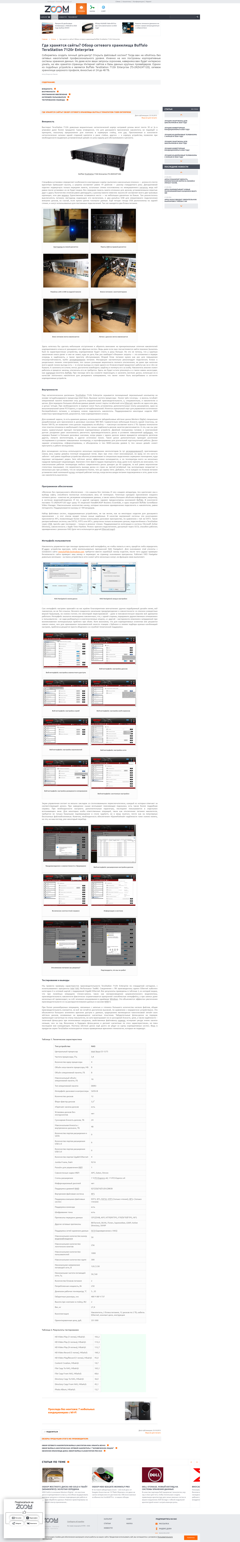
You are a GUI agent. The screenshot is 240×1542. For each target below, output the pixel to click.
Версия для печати (149, 118)
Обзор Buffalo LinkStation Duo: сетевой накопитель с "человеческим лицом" (78, 1448)
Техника (81, 11)
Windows (114, 999)
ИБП (80, 1167)
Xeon (98, 1051)
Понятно (191, 1537)
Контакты (54, 1528)
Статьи (55, 17)
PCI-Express (99, 1178)
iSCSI (93, 1231)
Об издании (46, 1526)
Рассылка (164, 1524)
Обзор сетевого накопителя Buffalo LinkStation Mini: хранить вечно (73, 1445)
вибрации (148, 432)
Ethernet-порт (108, 529)
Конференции (138, 1)
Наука (92, 11)
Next (181, 161)
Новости (63, 17)
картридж (50, 373)
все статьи (194, 109)
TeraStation (89, 174)
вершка (65, 195)
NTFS (110, 1199)
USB (108, 247)
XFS (93, 1194)
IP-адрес (46, 549)
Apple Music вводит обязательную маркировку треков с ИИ (180, 200)
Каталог (44, 17)
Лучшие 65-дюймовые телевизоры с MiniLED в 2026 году (180, 135)
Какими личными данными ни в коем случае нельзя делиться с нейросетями (147, 26)
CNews (118, 1)
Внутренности (48, 91)
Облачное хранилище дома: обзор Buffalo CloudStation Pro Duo (72, 1451)
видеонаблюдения (64, 1238)
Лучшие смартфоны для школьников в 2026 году (175, 121)
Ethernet (128, 403)
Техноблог (72, 17)
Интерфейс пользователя (54, 97)
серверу (121, 1020)
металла (144, 187)
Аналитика (126, 1)
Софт (103, 11)
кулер (72, 472)
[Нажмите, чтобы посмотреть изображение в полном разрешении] (99, 156)
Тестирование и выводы (53, 100)
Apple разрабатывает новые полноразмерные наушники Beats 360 (180, 191)
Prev (181, 114)
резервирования (77, 359)
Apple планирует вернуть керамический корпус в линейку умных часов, (179, 181)
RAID (106, 1002)
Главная (45, 39)
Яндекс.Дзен (165, 1529)
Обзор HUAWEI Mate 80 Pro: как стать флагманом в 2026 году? (106, 26)
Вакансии (45, 1528)
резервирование (134, 451)
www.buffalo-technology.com (71, 551)
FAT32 (104, 1199)
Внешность (47, 89)
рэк (125, 132)
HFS (131, 1199)
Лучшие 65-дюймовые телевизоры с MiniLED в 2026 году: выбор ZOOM (66, 26)
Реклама (55, 1526)
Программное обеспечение (54, 94)
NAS (110, 549)
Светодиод (57, 247)
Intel (72, 988)
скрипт (144, 551)
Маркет (148, 1)
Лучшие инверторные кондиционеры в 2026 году (177, 128)
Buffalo (68, 373)
